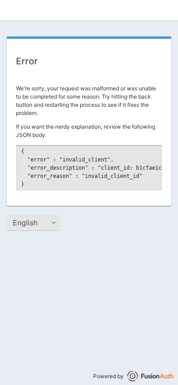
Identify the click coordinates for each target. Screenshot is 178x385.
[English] (33, 222)
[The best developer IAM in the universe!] (150, 376)
